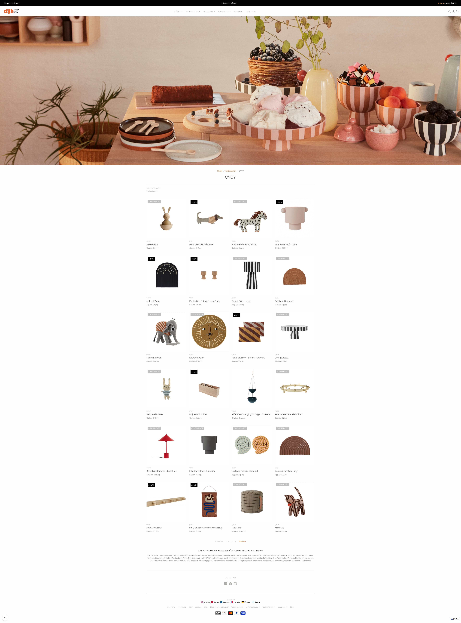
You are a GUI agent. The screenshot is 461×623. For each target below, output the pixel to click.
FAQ (190, 607)
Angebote (223, 11)
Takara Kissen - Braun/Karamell (248, 357)
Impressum (182, 607)
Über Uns (171, 607)
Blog (292, 607)
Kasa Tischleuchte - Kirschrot (161, 471)
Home (219, 171)
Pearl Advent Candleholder (288, 414)
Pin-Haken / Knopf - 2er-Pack (204, 301)
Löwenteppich (196, 357)
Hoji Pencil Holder (198, 414)
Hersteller (192, 11)
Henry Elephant (154, 357)
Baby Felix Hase (154, 414)
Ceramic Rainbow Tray (286, 471)
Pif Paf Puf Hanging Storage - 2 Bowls (251, 414)
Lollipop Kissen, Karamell (245, 471)
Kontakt (198, 607)
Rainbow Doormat (284, 301)
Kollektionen (230, 171)
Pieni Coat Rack (154, 527)
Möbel (177, 11)
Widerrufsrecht (237, 607)
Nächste (242, 541)
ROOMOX (238, 11)
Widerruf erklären (253, 607)
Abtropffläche (153, 301)
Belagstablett (281, 357)
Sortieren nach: (153, 188)
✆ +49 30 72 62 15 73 (12, 3)
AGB (205, 607)
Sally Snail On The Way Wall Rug (205, 527)
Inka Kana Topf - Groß (286, 244)
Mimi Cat (279, 527)
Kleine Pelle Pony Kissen (244, 244)
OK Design (251, 11)
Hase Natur (152, 244)
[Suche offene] (449, 11)
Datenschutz (282, 607)
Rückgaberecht (269, 607)
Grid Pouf (236, 527)
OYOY (148, 241)
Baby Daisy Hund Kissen (201, 244)
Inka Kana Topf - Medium (202, 471)
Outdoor (208, 11)
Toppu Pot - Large (241, 301)
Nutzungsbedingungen (219, 607)
